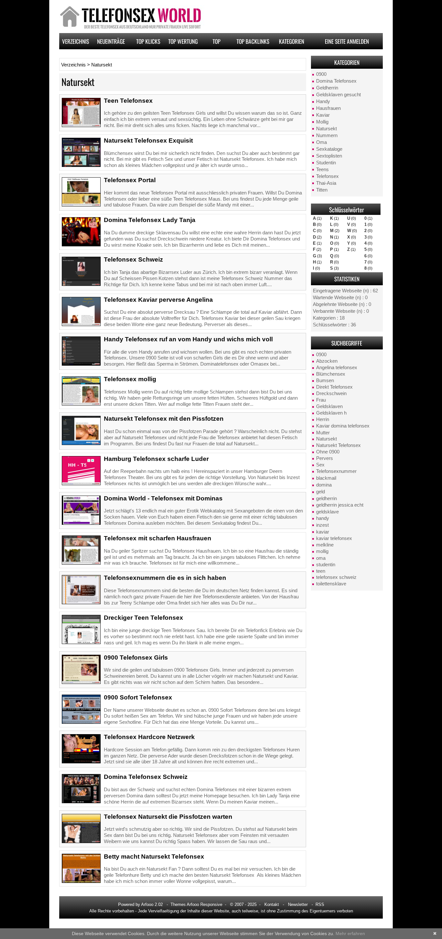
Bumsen (325, 380)
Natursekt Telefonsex (338, 445)
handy (322, 518)
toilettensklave (331, 583)
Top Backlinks (253, 41)
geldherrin (326, 498)
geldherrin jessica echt (339, 505)
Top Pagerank (216, 43)
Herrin (322, 419)
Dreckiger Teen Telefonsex (143, 617)
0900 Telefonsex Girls (136, 657)
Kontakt (271, 904)
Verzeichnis (75, 41)
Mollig (322, 121)
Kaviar (323, 115)
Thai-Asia (326, 183)
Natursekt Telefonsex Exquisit (148, 140)
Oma (321, 142)
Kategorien (291, 41)
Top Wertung (183, 41)
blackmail (326, 478)
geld (320, 491)
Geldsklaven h (331, 413)
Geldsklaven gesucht (338, 94)
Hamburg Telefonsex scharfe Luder (156, 458)
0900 (321, 74)
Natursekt (326, 128)
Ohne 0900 (327, 451)
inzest (322, 525)
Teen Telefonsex (128, 100)
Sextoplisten (329, 155)
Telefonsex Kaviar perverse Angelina (158, 299)
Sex (320, 464)
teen (320, 571)
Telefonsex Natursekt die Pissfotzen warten (168, 816)
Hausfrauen (328, 108)
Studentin (326, 162)
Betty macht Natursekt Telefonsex (154, 856)
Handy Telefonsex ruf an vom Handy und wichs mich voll (188, 339)
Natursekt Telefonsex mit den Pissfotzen (164, 418)
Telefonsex (327, 176)
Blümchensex (330, 374)
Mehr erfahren (350, 933)
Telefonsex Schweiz (133, 259)
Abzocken (326, 361)
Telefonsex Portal (130, 180)
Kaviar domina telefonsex (343, 425)
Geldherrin (327, 87)
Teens (322, 169)
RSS (319, 904)
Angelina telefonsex (336, 367)
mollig (322, 551)
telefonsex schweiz (336, 577)
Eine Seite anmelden (347, 41)
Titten (321, 190)
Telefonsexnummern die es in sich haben (165, 577)
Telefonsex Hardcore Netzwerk (149, 737)
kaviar (322, 531)
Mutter (323, 432)
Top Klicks (148, 41)
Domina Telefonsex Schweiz (146, 776)
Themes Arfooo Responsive (196, 904)
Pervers (324, 458)
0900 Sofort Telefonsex (138, 697)
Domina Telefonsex (336, 81)
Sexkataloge (329, 149)
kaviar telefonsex (334, 538)
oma (321, 558)
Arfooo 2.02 (152, 904)
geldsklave (327, 511)
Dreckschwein (331, 393)
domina (324, 484)
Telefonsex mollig (130, 379)
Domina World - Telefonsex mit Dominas (163, 498)
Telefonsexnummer (336, 471)
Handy (323, 101)
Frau (321, 400)
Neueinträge (111, 41)
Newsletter (298, 904)
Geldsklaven (329, 406)
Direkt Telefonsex (334, 387)
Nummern (326, 135)
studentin (325, 564)
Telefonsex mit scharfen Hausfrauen (157, 538)
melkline (325, 544)
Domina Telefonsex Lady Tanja (149, 220)
